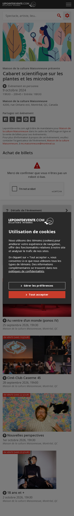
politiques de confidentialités (26, 271)
